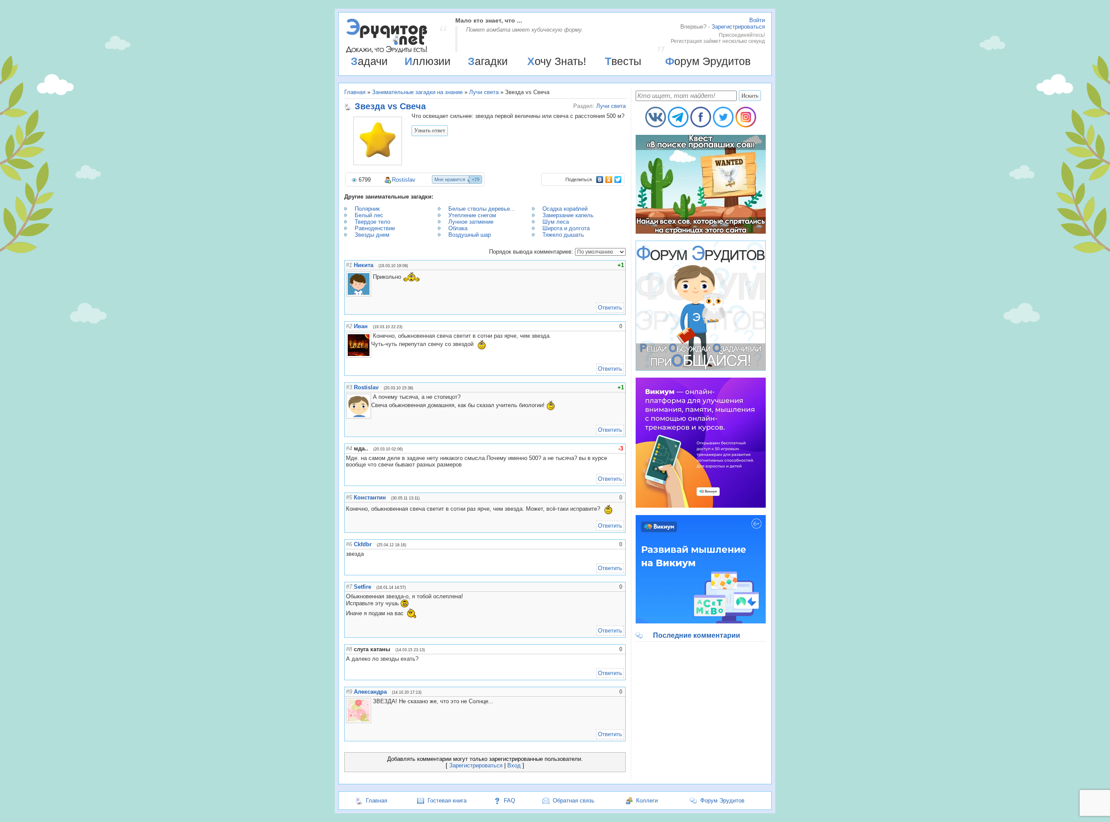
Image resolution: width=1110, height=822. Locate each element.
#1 (349, 265)
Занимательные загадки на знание (417, 92)
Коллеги (647, 800)
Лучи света (484, 92)
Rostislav (403, 179)
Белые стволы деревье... (481, 209)
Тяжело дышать (563, 235)
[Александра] (372, 701)
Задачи (369, 61)
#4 (349, 448)
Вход (514, 765)
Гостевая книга (447, 800)
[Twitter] (618, 179)
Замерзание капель (568, 215)
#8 (349, 649)
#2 (349, 326)
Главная (355, 92)
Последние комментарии (696, 635)
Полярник (367, 209)
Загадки (488, 61)
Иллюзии (428, 61)
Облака (457, 228)
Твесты (623, 61)
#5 (349, 497)
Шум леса (555, 222)
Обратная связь (573, 800)
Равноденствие (375, 228)
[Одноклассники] (609, 179)
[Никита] (372, 277)
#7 (349, 587)
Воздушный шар (469, 235)
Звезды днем (372, 235)
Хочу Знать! (556, 61)
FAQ (509, 800)
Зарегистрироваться (738, 26)
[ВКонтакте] (599, 179)
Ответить (610, 307)
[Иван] (372, 336)
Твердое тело (372, 222)
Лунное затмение (470, 222)
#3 (349, 387)
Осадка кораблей (565, 209)
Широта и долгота (566, 228)
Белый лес (369, 215)
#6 (349, 544)
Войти (757, 20)
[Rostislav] (372, 397)
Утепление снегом (472, 215)
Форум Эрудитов (708, 61)
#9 (349, 691)
